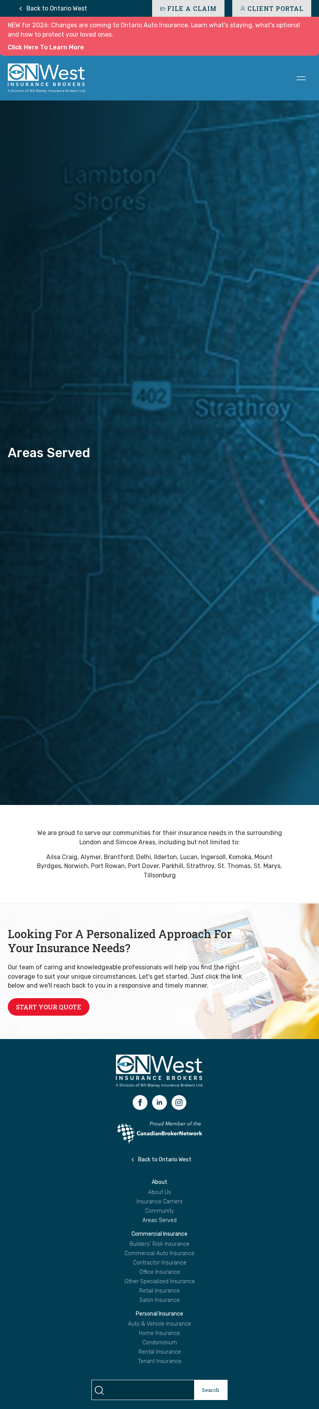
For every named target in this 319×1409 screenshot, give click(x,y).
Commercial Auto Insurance (159, 1253)
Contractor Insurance (159, 1263)
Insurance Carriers (160, 1202)
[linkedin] (159, 1102)
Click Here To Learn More (46, 47)
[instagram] (179, 1102)
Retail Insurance (159, 1291)
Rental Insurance (159, 1352)
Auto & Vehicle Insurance (159, 1324)
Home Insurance (159, 1333)
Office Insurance (159, 1272)
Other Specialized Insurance (159, 1281)
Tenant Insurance (159, 1361)
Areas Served (159, 1220)
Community (159, 1211)
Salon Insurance (159, 1300)
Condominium (159, 1343)
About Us (159, 1192)
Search (210, 1389)
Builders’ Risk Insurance (159, 1244)
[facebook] (140, 1102)
